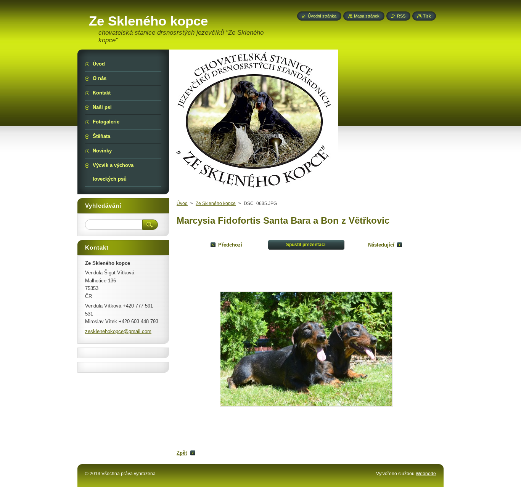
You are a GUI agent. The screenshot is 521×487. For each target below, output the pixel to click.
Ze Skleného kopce (216, 203)
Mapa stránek (366, 16)
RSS (401, 16)
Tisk (427, 16)
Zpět (182, 453)
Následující (381, 245)
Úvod (182, 203)
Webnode (426, 473)
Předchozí (230, 245)
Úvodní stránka (322, 16)
